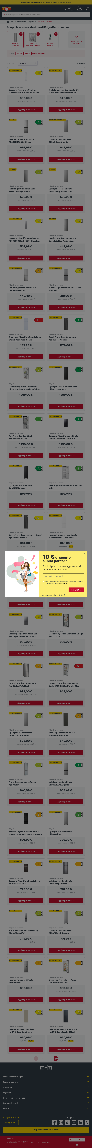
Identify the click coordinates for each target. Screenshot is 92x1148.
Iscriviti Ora (76, 590)
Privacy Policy (63, 583)
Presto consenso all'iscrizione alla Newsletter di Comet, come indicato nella (64, 582)
